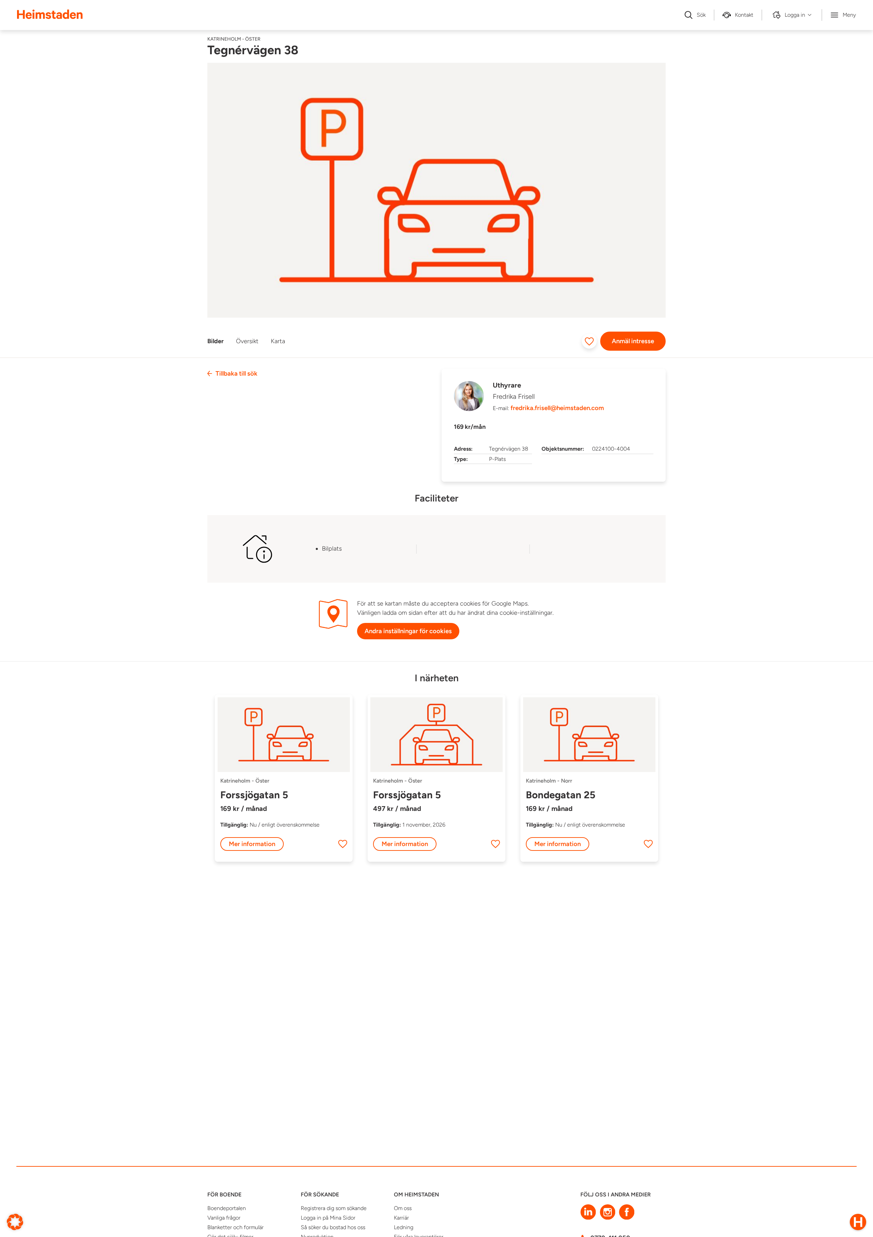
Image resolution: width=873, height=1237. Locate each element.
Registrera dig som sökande (334, 1208)
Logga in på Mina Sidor (328, 1217)
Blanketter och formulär (235, 1227)
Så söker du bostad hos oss (333, 1227)
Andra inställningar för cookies (408, 631)
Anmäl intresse (633, 341)
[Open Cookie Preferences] (15, 1221)
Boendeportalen (226, 1208)
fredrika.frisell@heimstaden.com (557, 408)
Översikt (247, 341)
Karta (278, 341)
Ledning (403, 1227)
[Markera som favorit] (589, 341)
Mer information (252, 844)
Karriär (401, 1217)
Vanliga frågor (223, 1217)
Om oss (403, 1208)
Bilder (215, 341)
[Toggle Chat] (858, 1222)
